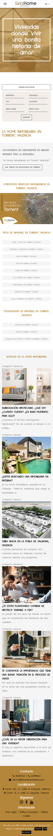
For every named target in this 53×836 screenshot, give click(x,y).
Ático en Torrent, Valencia (26, 263)
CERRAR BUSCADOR (27, 87)
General (17, 435)
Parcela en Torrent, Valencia (26, 292)
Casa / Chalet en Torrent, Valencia (26, 242)
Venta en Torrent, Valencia (26, 332)
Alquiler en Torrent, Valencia (26, 325)
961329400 (19, 776)
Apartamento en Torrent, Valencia (26, 285)
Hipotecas (18, 366)
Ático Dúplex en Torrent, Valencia (26, 278)
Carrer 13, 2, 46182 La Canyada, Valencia (27, 793)
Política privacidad (29, 812)
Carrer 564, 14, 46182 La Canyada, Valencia (27, 789)
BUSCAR (26, 117)
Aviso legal (10, 812)
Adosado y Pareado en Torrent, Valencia (26, 249)
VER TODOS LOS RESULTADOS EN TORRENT (22, 167)
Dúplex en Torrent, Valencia (26, 270)
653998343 (35, 776)
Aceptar (38, 829)
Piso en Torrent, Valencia (26, 256)
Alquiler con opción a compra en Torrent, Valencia (26, 339)
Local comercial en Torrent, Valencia (26, 299)
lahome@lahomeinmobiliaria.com (27, 780)
